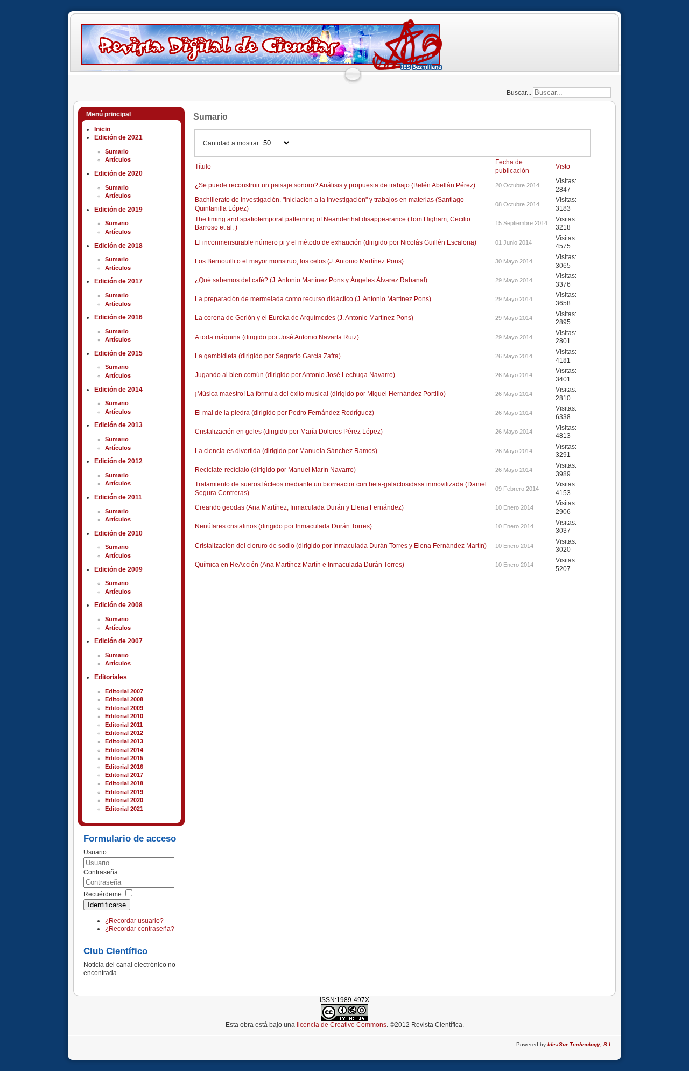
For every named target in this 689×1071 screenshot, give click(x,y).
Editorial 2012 (124, 732)
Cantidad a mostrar (232, 143)
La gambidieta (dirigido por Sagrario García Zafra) (268, 356)
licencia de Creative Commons (341, 1024)
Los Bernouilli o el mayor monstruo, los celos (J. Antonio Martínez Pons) (299, 261)
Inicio (102, 129)
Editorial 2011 (124, 724)
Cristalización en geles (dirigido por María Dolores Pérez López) (289, 431)
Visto (563, 166)
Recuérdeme (102, 894)
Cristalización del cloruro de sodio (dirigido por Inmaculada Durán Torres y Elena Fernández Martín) (341, 546)
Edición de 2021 (118, 137)
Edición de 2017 (118, 281)
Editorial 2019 (124, 792)
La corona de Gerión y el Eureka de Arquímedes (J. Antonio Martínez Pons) (304, 318)
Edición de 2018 (118, 245)
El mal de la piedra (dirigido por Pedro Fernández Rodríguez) (284, 412)
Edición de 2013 (118, 425)
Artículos (118, 159)
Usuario (95, 852)
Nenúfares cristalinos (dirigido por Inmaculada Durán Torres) (283, 526)
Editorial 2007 (124, 691)
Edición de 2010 (118, 533)
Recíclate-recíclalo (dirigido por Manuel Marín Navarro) (275, 470)
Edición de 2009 (118, 569)
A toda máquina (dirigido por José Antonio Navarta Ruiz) (277, 337)
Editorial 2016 (124, 766)
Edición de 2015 (118, 353)
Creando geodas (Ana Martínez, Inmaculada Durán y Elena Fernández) (299, 507)
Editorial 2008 (124, 699)
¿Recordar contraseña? (139, 929)
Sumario (117, 151)
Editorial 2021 (124, 808)
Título (203, 166)
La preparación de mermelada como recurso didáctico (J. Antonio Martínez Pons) (313, 299)
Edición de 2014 (118, 389)
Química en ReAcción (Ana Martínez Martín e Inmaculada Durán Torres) (299, 564)
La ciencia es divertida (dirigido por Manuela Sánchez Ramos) (286, 451)
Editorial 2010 (124, 716)
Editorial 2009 (124, 708)
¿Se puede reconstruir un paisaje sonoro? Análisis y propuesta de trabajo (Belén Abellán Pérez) (335, 185)
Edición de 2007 (118, 641)
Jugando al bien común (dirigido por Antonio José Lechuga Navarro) (295, 375)
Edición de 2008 (118, 605)
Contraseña (100, 872)
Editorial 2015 (124, 758)
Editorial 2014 (124, 750)
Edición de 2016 (118, 317)
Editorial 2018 (124, 783)
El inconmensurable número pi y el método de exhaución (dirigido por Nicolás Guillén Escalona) (335, 242)
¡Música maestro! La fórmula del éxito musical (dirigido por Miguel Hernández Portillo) (320, 394)
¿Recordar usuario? (134, 920)
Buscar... (519, 92)
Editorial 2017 (124, 774)
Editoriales (110, 677)
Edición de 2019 (118, 209)
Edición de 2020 (118, 173)
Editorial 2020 (124, 800)
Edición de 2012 (118, 461)
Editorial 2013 (124, 741)
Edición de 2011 (118, 497)
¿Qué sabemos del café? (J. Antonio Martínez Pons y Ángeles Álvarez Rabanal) (311, 280)
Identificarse (107, 905)
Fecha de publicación (512, 166)
